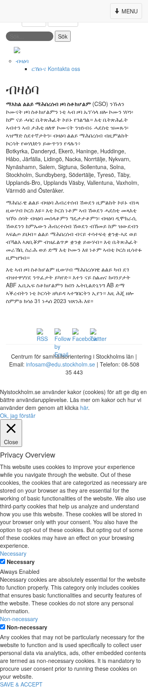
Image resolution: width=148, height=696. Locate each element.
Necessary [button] (13, 553)
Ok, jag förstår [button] (18, 415)
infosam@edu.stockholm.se (60, 364)
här (84, 407)
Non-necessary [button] (19, 619)
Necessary (21, 562)
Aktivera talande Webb (114, 50)
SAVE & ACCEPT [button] (21, 684)
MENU (127, 13)
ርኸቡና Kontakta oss (56, 69)
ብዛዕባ (22, 61)
